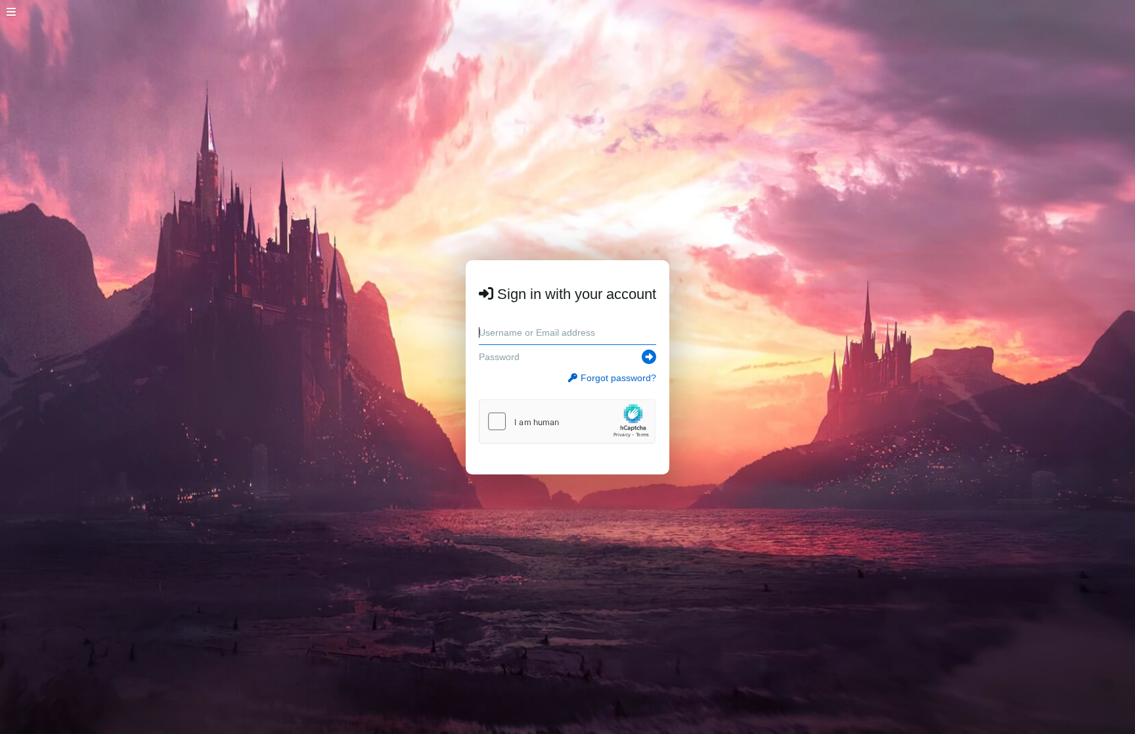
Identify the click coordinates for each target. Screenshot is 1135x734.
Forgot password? (618, 378)
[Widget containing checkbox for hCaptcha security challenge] (567, 421)
